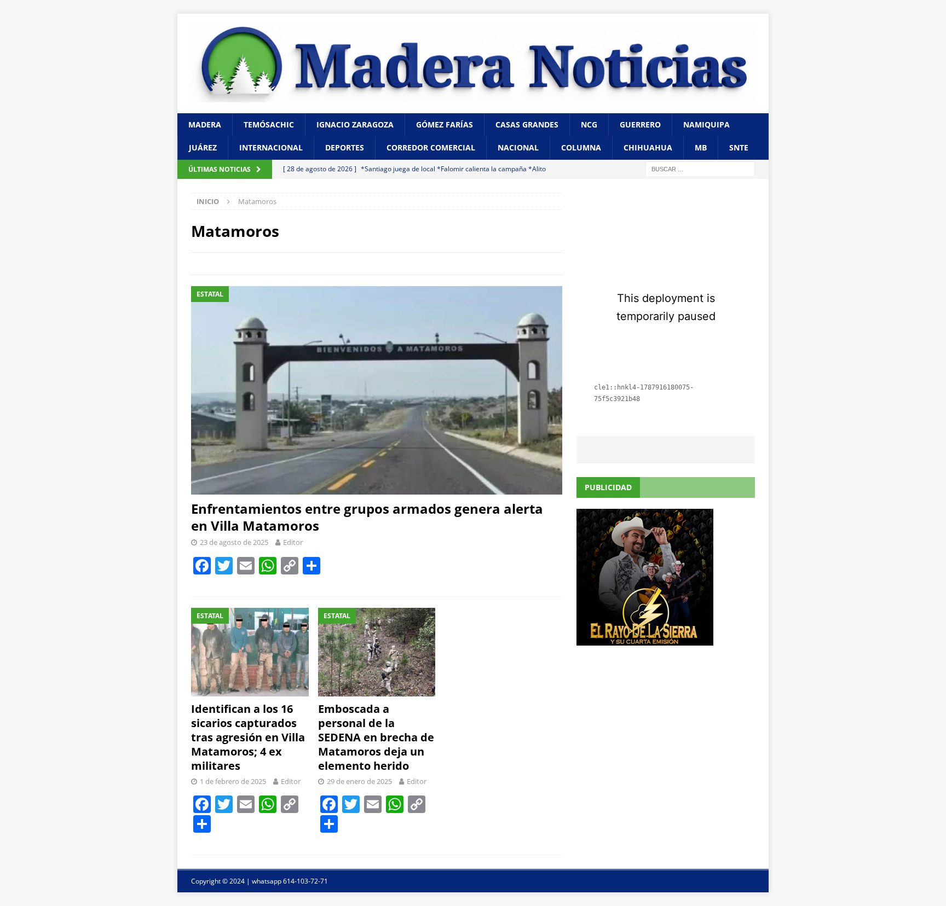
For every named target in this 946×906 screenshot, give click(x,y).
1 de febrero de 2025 (233, 781)
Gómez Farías (444, 124)
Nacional (518, 147)
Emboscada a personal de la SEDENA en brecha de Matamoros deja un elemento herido (376, 737)
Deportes (344, 147)
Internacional (271, 147)
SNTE (738, 147)
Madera (204, 124)
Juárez (203, 147)
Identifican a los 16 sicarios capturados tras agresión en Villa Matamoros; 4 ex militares (248, 737)
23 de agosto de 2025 (234, 542)
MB (701, 147)
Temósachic (269, 124)
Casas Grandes (526, 124)
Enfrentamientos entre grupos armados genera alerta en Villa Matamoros (367, 517)
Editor (293, 542)
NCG (589, 124)
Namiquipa (706, 124)
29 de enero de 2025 (359, 781)
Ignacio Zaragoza (355, 124)
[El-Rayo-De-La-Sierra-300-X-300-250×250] (644, 639)
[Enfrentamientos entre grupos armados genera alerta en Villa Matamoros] (376, 390)
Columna (581, 147)
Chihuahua (648, 147)
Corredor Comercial (431, 147)
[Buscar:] (700, 168)
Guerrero (640, 124)
